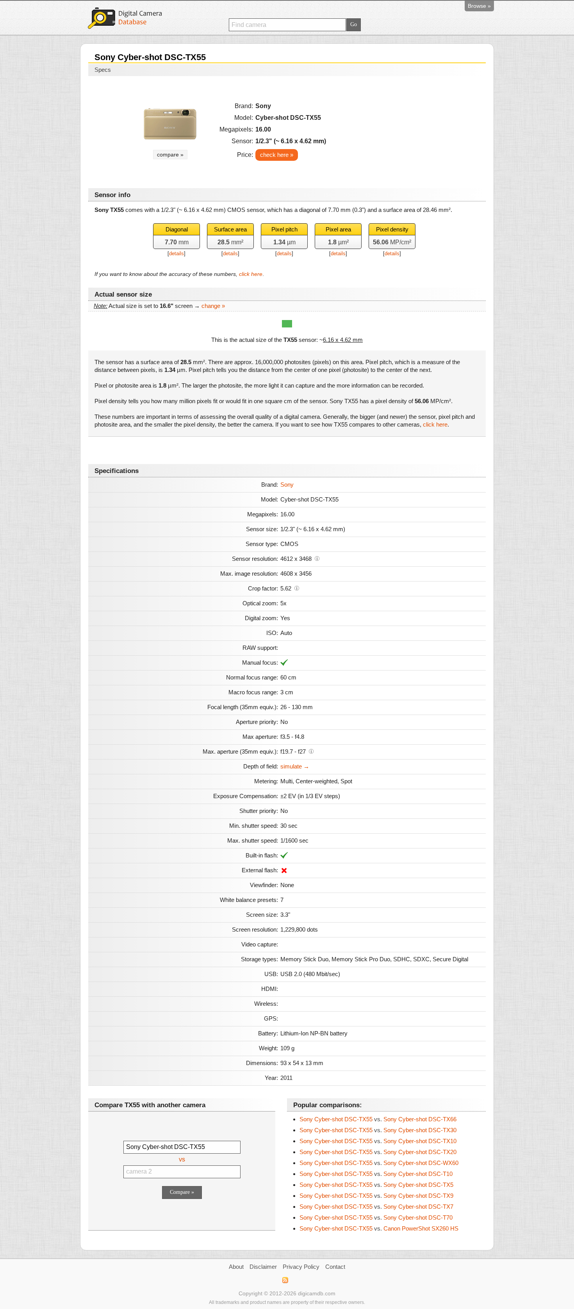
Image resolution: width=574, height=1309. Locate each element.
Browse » (479, 6)
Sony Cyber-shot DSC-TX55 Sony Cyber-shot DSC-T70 (376, 1217)
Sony (287, 484)
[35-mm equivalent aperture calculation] (311, 751)
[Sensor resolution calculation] (317, 558)
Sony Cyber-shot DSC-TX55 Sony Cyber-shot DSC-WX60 (378, 1163)
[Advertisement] (412, 129)
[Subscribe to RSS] (285, 1280)
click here (250, 274)
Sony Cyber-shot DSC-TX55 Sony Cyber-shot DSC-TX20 (377, 1152)
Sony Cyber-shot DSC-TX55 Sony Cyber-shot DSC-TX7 (376, 1206)
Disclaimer (263, 1266)
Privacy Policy (301, 1266)
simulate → (294, 766)
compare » (170, 154)
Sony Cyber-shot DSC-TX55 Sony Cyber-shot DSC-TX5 (376, 1184)
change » (213, 305)
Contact (335, 1266)
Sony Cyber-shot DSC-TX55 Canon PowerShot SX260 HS (378, 1228)
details (176, 253)
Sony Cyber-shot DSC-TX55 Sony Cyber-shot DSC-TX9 (376, 1195)
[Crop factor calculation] (297, 587)
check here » (276, 154)
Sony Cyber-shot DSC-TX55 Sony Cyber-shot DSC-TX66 (377, 1119)
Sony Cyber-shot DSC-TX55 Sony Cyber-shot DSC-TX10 (377, 1141)
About (236, 1266)
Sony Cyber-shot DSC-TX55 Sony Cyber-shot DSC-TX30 (377, 1130)
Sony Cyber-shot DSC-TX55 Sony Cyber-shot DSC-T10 (376, 1173)
